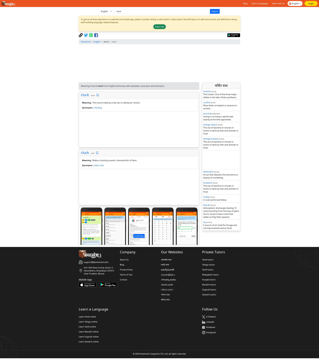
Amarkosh (85, 41)
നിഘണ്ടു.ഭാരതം (168, 279)
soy (204, 222)
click (102, 165)
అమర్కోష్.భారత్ (167, 269)
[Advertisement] (159, 63)
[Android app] (108, 284)
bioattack (207, 182)
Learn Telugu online (88, 321)
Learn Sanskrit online (89, 341)
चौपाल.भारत (165, 299)
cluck (85, 94)
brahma (207, 91)
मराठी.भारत (165, 264)
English (97, 41)
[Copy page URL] (81, 35)
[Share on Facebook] (96, 35)
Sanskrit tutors (209, 294)
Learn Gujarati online (89, 336)
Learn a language (259, 3)
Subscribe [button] (159, 26)
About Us (124, 259)
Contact (123, 279)
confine (206, 102)
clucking (98, 107)
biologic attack (210, 124)
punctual (207, 113)
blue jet (206, 205)
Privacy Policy (126, 269)
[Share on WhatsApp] (91, 35)
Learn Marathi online (88, 331)
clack (96, 165)
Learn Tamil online (87, 326)
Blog (245, 3)
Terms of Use (126, 274)
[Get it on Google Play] (233, 35)
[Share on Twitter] (86, 35)
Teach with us (278, 3)
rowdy (206, 197)
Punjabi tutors (209, 279)
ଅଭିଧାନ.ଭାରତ (167, 289)
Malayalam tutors (210, 274)
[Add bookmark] (98, 95)
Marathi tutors (209, 284)
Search (215, 11)
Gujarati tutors (209, 289)
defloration (208, 171)
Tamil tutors (207, 269)
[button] (88, 226)
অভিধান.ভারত (165, 294)
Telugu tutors (208, 264)
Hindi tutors (207, 259)
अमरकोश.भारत (166, 259)
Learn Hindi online (87, 316)
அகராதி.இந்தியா (168, 274)
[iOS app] (87, 284)
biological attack (211, 138)
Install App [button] (139, 236)
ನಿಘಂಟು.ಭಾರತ (167, 284)
